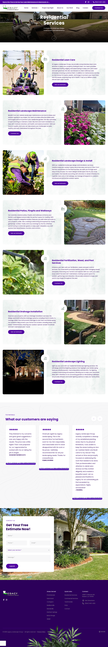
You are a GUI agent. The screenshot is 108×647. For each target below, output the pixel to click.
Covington (50, 602)
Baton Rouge (51, 615)
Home (26, 8)
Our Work (70, 8)
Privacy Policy (41, 632)
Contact (67, 609)
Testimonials (69, 602)
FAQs (66, 605)
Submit (12, 566)
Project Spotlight (48, 8)
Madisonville (50, 605)
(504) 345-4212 (90, 603)
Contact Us (99, 8)
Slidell (48, 619)
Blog (77, 8)
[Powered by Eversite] (102, 632)
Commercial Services (71, 598)
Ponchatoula (51, 595)
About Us (60, 8)
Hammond (50, 598)
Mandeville (50, 609)
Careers (85, 8)
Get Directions (89, 600)
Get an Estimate (60, 85)
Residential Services (71, 595)
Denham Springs (52, 612)
